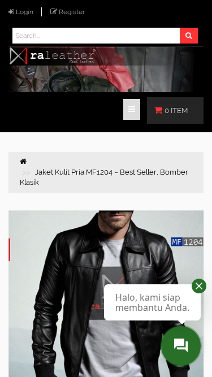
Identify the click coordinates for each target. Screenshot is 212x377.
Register (72, 12)
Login (24, 12)
